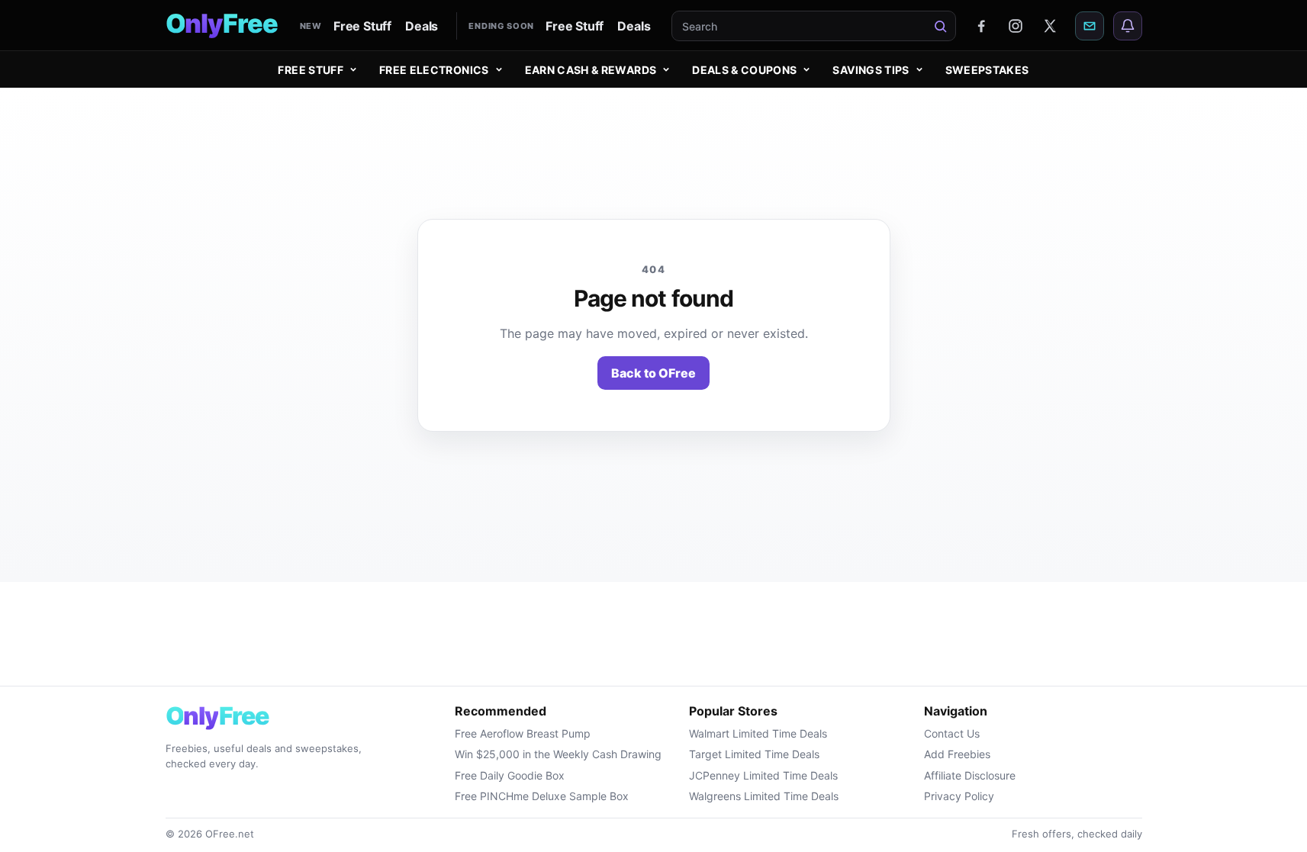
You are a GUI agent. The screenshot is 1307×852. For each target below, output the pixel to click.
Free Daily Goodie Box (510, 775)
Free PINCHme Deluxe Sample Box (542, 795)
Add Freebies (957, 754)
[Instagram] (1016, 26)
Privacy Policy (959, 795)
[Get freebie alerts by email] (1089, 25)
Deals (421, 26)
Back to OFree (653, 373)
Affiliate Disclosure (970, 775)
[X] (1050, 26)
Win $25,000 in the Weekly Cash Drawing (558, 754)
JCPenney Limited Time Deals (763, 775)
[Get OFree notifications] (1127, 25)
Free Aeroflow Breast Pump (523, 733)
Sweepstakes (987, 69)
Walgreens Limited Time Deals (764, 795)
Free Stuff (362, 26)
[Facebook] (981, 26)
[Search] (941, 26)
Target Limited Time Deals (754, 754)
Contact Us (952, 733)
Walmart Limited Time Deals (758, 733)
